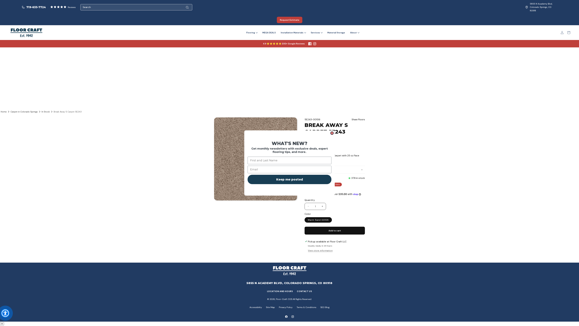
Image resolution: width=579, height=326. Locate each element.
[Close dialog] (332, 133)
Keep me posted (289, 179)
